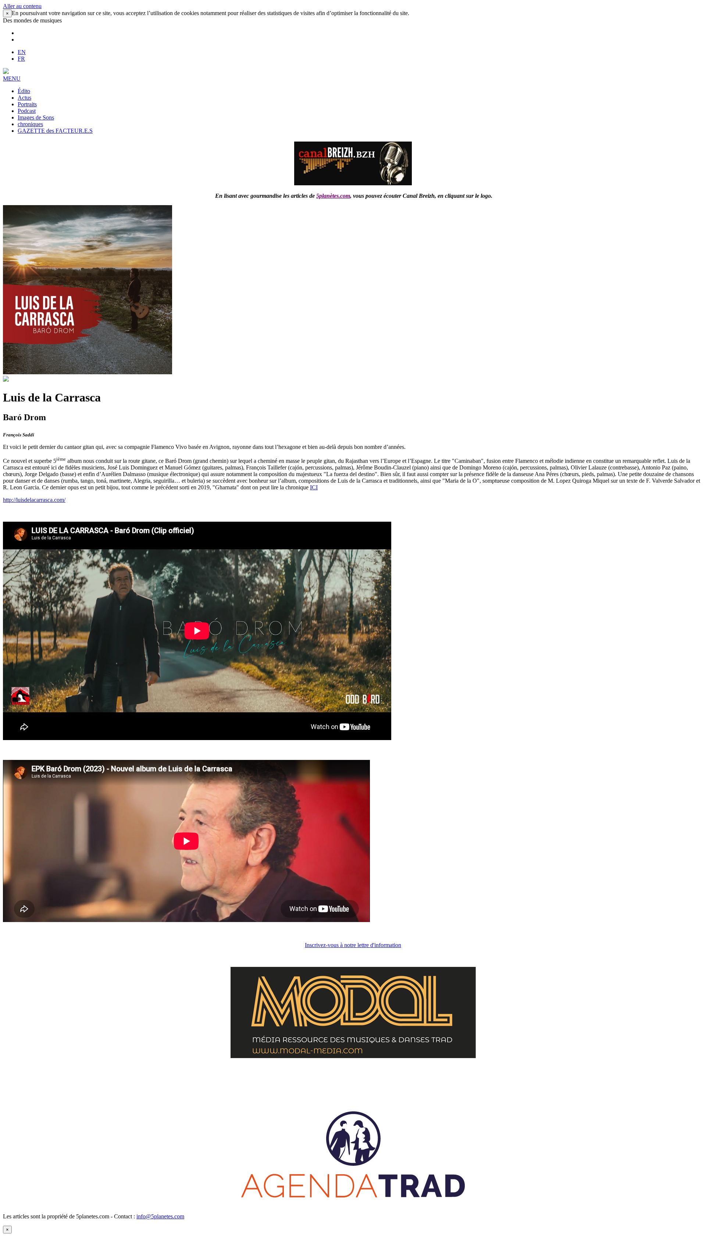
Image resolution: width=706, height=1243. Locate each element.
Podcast (27, 111)
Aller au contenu (22, 6)
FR (21, 59)
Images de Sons (36, 117)
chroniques (30, 124)
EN (22, 52)
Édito (24, 91)
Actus (24, 97)
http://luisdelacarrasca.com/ (34, 500)
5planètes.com (333, 196)
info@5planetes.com (160, 1216)
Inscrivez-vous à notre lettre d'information (353, 945)
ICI (314, 487)
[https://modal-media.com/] (353, 1056)
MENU (12, 78)
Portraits (27, 104)
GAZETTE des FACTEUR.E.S (55, 131)
